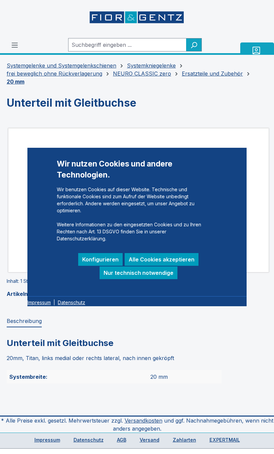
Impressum (47, 440)
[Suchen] (194, 44)
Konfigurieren (100, 259)
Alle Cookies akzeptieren (161, 259)
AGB (121, 440)
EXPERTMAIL (225, 440)
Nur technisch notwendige (138, 272)
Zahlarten (184, 440)
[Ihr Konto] (257, 50)
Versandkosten (143, 420)
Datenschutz (89, 440)
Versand (149, 440)
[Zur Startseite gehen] (137, 19)
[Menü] (15, 44)
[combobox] (127, 44)
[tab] (24, 321)
